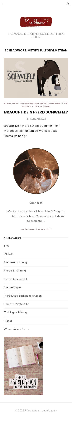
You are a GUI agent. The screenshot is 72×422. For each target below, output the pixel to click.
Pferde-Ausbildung (15, 262)
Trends (8, 321)
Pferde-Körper (12, 287)
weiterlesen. (28, 229)
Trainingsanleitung (15, 312)
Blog (7, 103)
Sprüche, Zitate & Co (16, 304)
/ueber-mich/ (43, 229)
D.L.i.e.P (8, 254)
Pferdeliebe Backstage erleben (23, 296)
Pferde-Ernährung (25, 103)
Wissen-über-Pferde (36, 106)
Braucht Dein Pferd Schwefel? (36, 112)
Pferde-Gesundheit (53, 103)
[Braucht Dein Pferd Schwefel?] (36, 78)
